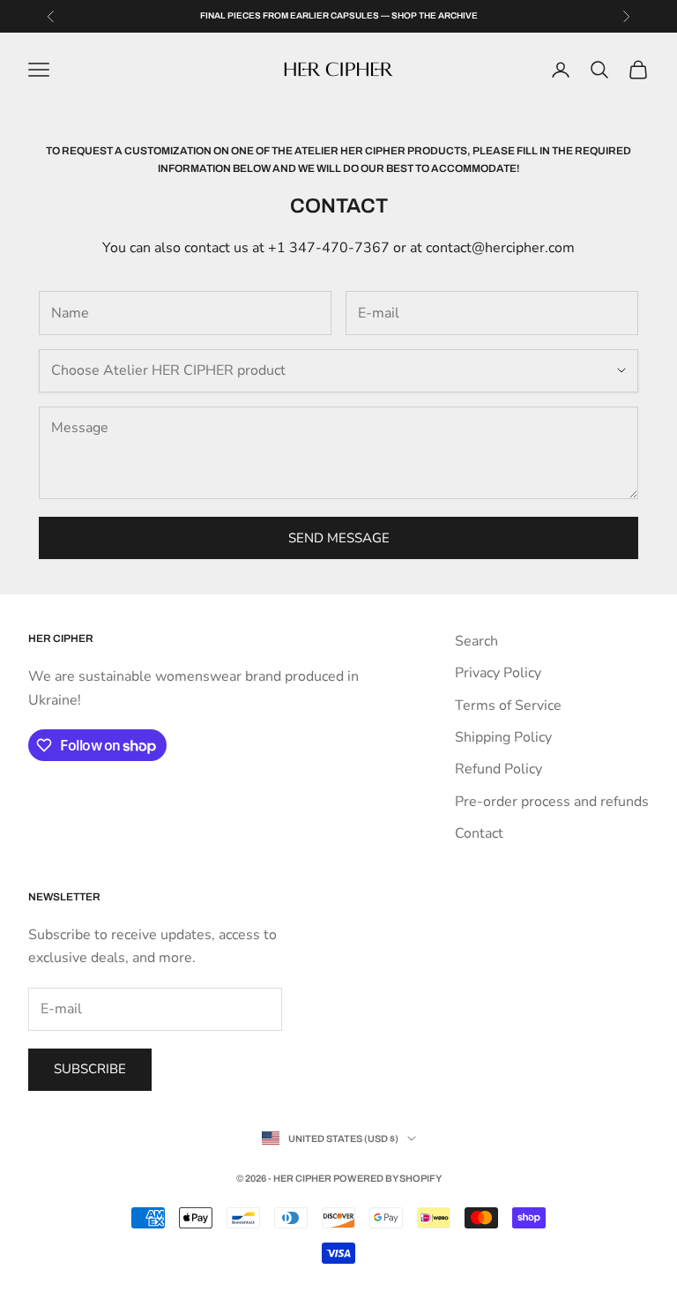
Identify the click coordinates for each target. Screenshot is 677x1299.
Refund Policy (498, 769)
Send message (339, 538)
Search (476, 641)
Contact (479, 833)
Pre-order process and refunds (552, 801)
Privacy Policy (498, 673)
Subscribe (90, 1069)
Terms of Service (508, 705)
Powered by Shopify (387, 1178)
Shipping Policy (503, 737)
